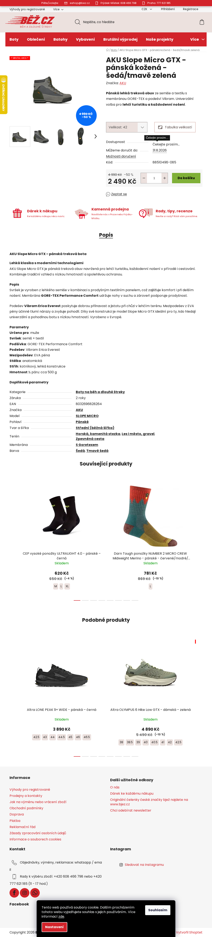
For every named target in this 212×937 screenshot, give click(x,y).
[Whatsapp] (35, 893)
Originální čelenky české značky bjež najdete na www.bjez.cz (149, 802)
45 (70, 737)
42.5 (36, 737)
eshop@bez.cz (80, 3)
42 (170, 742)
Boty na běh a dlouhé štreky (100, 392)
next (199, 541)
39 (138, 742)
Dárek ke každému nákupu (131, 793)
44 (53, 737)
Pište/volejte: (50, 3)
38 (121, 742)
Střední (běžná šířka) (95, 427)
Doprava (17, 814)
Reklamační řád (22, 827)
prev (13, 541)
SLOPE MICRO (87, 416)
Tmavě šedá (97, 450)
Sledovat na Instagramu (144, 864)
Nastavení (54, 927)
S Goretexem (87, 444)
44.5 (61, 737)
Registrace (190, 9)
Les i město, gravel (138, 433)
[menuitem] (14, 39)
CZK (145, 9)
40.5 (154, 742)
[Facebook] (14, 893)
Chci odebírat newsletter (130, 810)
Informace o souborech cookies (35, 839)
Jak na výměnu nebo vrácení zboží (38, 802)
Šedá (80, 450)
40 (146, 742)
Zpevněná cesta (90, 438)
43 (45, 737)
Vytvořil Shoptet (189, 932)
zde (61, 916)
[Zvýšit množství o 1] (164, 178)
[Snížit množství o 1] (144, 178)
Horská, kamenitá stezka (98, 433)
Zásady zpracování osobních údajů (38, 833)
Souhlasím (157, 910)
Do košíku (186, 178)
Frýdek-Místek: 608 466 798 (118, 3)
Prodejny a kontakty (26, 795)
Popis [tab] (106, 235)
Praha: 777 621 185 (159, 3)
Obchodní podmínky (26, 808)
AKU (122, 83)
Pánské (82, 421)
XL (67, 586)
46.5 (87, 737)
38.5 (130, 742)
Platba (15, 820)
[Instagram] (24, 893)
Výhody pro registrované (27, 9)
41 (162, 742)
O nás (114, 787)
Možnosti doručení (121, 156)
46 (78, 737)
